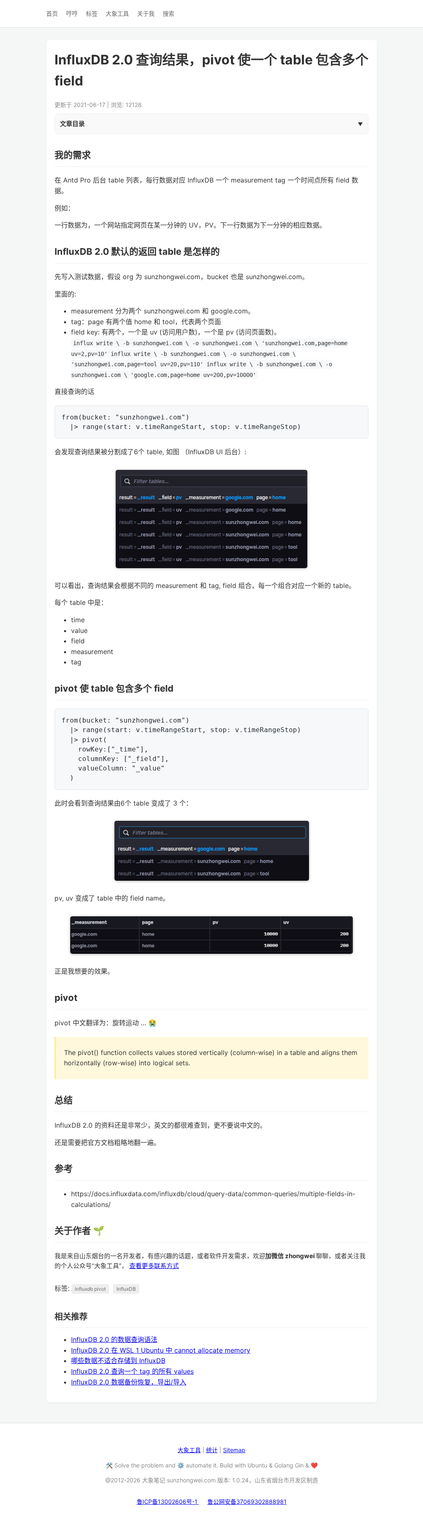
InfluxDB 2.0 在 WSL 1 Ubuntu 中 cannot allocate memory (160, 1350)
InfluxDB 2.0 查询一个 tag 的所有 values (132, 1371)
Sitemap (234, 1449)
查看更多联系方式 (154, 1266)
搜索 (168, 13)
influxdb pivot (90, 1289)
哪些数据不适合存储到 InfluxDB (118, 1360)
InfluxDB (126, 1289)
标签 (91, 13)
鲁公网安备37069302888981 (247, 1501)
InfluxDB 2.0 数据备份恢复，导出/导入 (128, 1382)
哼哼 (72, 13)
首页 (52, 13)
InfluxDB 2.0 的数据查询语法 (114, 1339)
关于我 (145, 13)
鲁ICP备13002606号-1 (168, 1501)
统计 (212, 1449)
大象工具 (117, 13)
